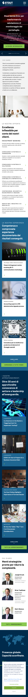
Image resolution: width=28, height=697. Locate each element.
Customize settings (14, 684)
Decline (14, 691)
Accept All (14, 687)
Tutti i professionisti (14, 624)
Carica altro (14, 359)
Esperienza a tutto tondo (14, 365)
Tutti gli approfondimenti (14, 547)
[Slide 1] (10, 53)
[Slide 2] (12, 53)
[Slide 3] (15, 53)
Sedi (3, 661)
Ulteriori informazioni (14, 46)
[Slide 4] (18, 53)
